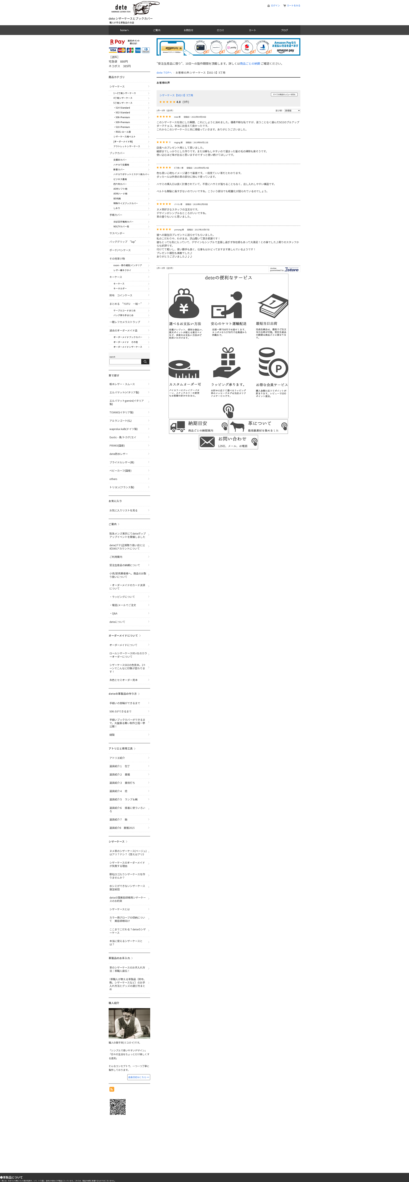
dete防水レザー (118, 454)
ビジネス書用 (120, 179)
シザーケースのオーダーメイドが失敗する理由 (127, 864)
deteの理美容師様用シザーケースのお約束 (127, 899)
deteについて (117, 622)
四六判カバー (120, 184)
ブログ (284, 30)
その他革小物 (117, 258)
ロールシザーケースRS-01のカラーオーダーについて (128, 654)
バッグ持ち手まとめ (123, 315)
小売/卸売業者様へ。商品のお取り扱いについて (127, 575)
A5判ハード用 (120, 193)
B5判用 (117, 198)
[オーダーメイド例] (123, 141)
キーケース (115, 277)
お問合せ (188, 30)
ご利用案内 (115, 557)
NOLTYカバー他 (121, 226)
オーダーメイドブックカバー (127, 337)
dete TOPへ (164, 72)
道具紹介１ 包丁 (119, 766)
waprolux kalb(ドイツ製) (123, 429)
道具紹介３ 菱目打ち (122, 783)
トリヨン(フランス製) (121, 487)
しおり (116, 208)
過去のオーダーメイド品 (123, 330)
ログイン (275, 5)
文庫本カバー (120, 159)
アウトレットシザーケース (126, 146)
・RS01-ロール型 (122, 131)
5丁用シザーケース (122, 102)
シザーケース (117, 86)
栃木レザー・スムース (122, 384)
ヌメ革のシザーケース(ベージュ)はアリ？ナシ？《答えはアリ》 (128, 852)
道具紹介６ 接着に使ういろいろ (127, 809)
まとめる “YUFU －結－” (125, 304)
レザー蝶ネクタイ (122, 270)
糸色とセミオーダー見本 (123, 680)
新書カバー (119, 169)
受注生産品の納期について (124, 565)
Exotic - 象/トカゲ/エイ (122, 437)
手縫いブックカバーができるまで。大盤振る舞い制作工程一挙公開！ (127, 723)
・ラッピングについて (122, 597)
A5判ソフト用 (120, 188)
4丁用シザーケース (122, 97)
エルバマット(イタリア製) (124, 392)
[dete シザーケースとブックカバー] (136, 14)
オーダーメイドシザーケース (127, 346)
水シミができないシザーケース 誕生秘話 (128, 887)
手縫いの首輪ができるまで (124, 703)
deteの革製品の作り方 (123, 694)
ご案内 (156, 30)
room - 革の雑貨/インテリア (127, 265)
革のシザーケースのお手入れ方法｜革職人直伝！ (127, 969)
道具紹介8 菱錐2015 (122, 828)
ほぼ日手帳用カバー (123, 221)
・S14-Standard (121, 107)
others (113, 479)
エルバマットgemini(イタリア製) (126, 402)
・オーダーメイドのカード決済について (127, 586)
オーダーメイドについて (123, 635)
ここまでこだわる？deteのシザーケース (127, 931)
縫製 (112, 735)
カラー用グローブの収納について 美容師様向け (127, 919)
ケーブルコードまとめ (124, 310)
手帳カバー (115, 215)
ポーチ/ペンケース (120, 250)
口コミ (220, 30)
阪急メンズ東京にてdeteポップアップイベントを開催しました (127, 535)
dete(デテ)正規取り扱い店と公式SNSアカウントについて (127, 546)
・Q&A (113, 613)
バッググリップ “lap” (122, 241)
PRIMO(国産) (117, 445)
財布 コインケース (120, 295)
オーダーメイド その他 (125, 342)
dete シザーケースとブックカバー (131, 18)
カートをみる (293, 5)
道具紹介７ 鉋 (118, 819)
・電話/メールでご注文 (122, 605)
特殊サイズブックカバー (125, 203)
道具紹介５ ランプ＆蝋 (123, 799)
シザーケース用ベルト (124, 136)
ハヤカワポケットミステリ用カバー (131, 174)
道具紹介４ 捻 (118, 791)
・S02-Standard (121, 112)
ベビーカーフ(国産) (120, 470)
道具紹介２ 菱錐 (119, 774)
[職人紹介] (129, 1037)
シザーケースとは (119, 909)
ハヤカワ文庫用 (121, 164)
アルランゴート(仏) (120, 420)
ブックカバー (117, 153)
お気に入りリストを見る (123, 510)
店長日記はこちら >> (138, 1077)
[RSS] (111, 1089)
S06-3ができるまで (120, 711)
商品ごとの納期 (250, 63)
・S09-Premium (121, 122)
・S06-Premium (121, 117)
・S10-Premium (121, 127)
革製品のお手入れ (119, 958)
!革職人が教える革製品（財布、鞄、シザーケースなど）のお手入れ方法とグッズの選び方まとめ (127, 984)
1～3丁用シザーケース (124, 93)
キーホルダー (120, 288)
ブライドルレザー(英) (121, 462)
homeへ (124, 30)
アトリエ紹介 (117, 758)
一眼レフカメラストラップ (124, 322)
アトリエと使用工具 (121, 748)
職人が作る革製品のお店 (121, 22)
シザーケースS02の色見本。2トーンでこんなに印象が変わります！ (127, 668)
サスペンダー (117, 233)
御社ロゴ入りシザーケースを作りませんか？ (127, 875)
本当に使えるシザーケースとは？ (126, 942)
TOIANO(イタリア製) (121, 412)
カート (252, 30)
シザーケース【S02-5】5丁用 (176, 95)
